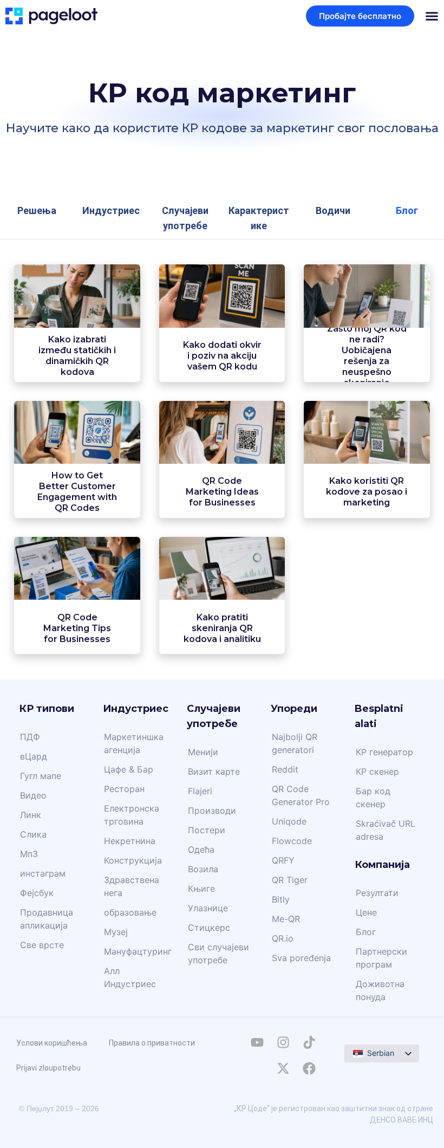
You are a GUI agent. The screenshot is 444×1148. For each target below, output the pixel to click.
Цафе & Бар (128, 769)
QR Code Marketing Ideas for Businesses (222, 492)
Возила (203, 869)
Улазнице (208, 908)
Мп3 (29, 853)
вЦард (33, 756)
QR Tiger (290, 879)
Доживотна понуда (380, 990)
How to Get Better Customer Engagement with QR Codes (77, 491)
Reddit (285, 769)
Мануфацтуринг (138, 951)
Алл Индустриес (130, 977)
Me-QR (286, 918)
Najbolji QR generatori (294, 743)
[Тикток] (309, 1042)
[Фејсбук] (309, 1068)
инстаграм (43, 873)
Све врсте (42, 944)
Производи (212, 810)
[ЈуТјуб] (257, 1042)
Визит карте (214, 771)
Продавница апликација (46, 919)
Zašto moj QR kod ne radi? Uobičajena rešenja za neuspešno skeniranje (367, 355)
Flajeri (200, 791)
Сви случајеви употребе (218, 953)
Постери (206, 830)
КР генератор (384, 752)
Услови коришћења (51, 1043)
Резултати (377, 892)
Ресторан (124, 788)
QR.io (282, 938)
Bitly (281, 899)
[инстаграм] (283, 1042)
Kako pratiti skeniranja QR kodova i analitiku (222, 628)
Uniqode (289, 821)
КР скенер (377, 771)
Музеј (116, 931)
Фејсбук (37, 892)
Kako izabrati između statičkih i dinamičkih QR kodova (77, 355)
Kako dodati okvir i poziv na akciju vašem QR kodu (222, 356)
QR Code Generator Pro (301, 795)
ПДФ (30, 736)
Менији (203, 752)
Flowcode (292, 840)
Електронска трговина (131, 815)
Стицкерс (209, 927)
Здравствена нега (131, 886)
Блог (366, 931)
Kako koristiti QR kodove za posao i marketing (366, 492)
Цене (366, 912)
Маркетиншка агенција (134, 743)
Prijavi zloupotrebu (48, 1067)
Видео (33, 795)
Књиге (201, 888)
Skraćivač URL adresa (385, 830)
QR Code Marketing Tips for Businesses (77, 628)
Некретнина (129, 840)
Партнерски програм (381, 958)
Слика (33, 834)
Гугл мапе (40, 775)
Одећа (201, 849)
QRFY (283, 860)
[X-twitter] (283, 1068)
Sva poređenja (301, 957)
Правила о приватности (152, 1043)
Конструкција (133, 860)
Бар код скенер (373, 797)
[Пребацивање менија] (432, 16)
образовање (130, 912)
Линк (30, 814)
